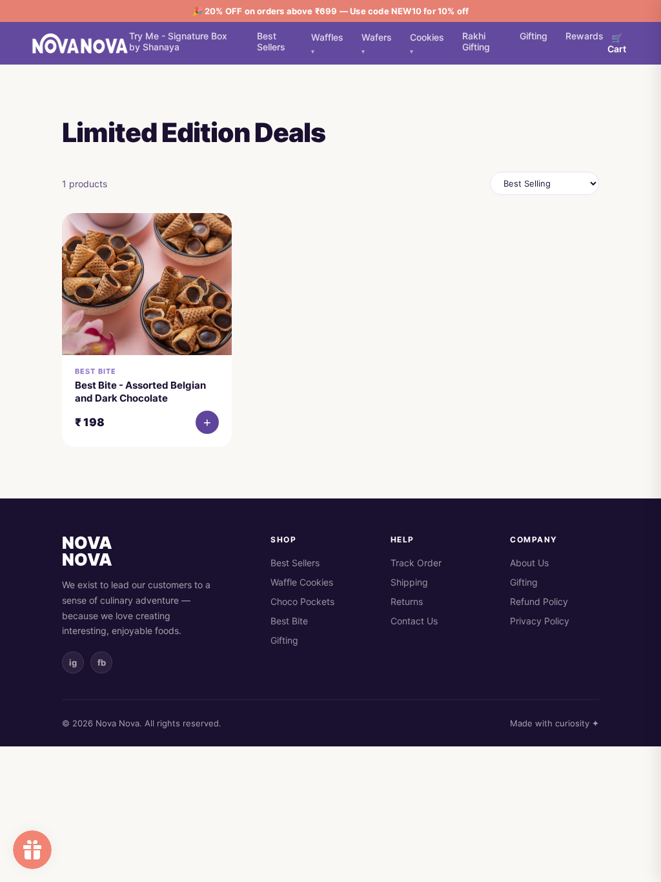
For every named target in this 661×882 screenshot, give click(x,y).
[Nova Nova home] (80, 43)
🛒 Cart (616, 43)
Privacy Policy (539, 620)
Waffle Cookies (301, 582)
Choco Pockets (302, 601)
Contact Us (414, 620)
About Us (529, 562)
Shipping (409, 582)
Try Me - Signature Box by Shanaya (178, 41)
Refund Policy (539, 601)
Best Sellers (271, 41)
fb (101, 662)
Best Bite (289, 620)
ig (73, 662)
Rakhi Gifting (476, 41)
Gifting (533, 35)
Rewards (584, 35)
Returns (407, 601)
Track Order (416, 562)
